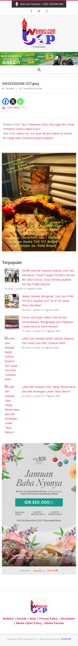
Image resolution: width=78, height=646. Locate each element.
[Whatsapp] (20, 101)
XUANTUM (66, 639)
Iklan (33, 618)
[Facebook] (5, 101)
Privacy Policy (48, 618)
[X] (13, 101)
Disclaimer (68, 618)
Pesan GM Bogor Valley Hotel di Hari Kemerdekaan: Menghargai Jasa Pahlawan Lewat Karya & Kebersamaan (47, 322)
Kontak (22, 618)
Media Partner (54, 623)
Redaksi (8, 618)
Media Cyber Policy (29, 623)
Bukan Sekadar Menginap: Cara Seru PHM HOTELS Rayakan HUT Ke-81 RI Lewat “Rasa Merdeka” (47, 300)
